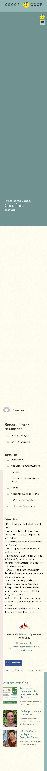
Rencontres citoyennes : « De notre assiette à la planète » (29, 693)
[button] (42, 22)
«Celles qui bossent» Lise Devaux (30, 713)
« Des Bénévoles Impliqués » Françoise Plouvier (29, 734)
